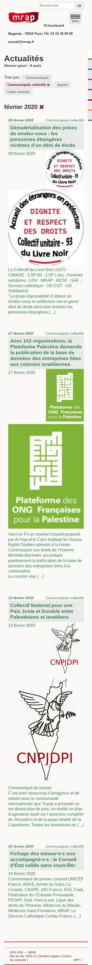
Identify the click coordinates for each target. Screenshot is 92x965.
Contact (67, 956)
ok (79, 6)
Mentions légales (49, 956)
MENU (75, 21)
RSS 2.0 (31, 956)
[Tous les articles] (41, 106)
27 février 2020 (46, 455)
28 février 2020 (46, 216)
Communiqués (37, 78)
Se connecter (18, 959)
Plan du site (17, 956)
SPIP (76, 959)
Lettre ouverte (18, 92)
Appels (62, 85)
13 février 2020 (46, 711)
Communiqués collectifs (27, 85)
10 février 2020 (46, 881)
